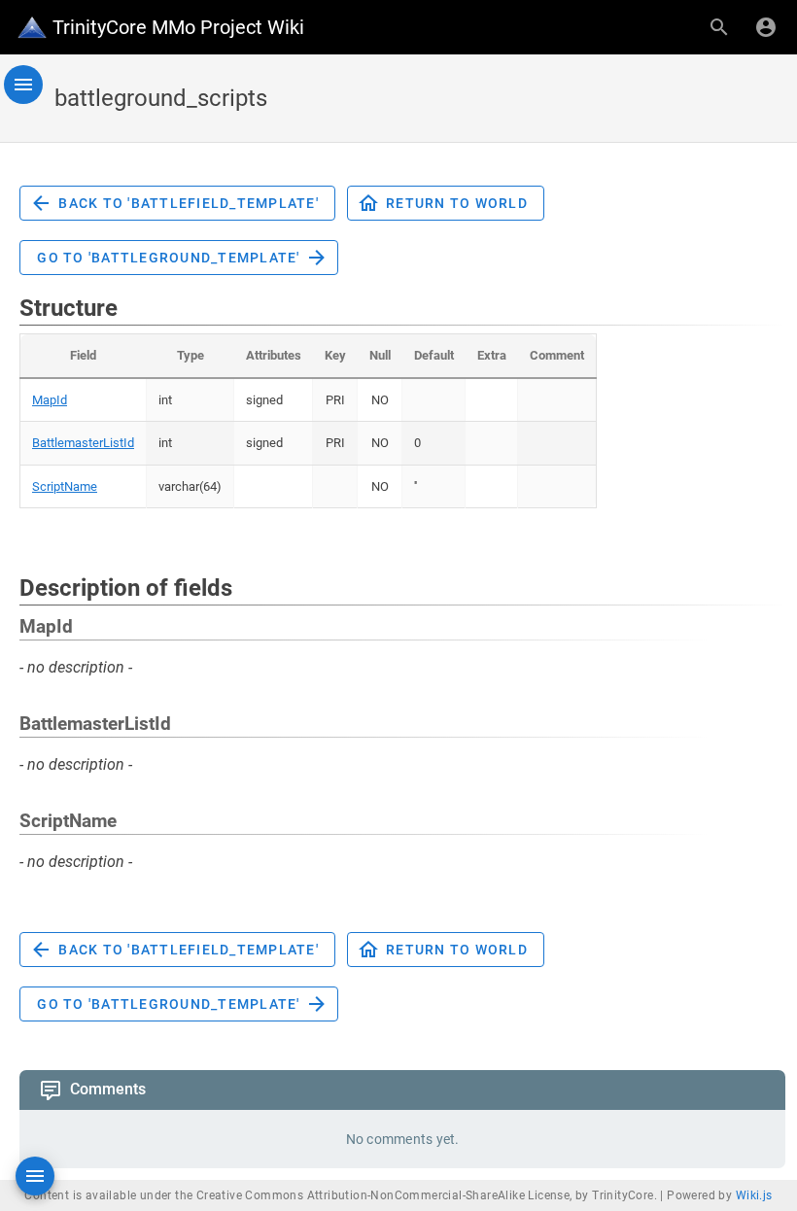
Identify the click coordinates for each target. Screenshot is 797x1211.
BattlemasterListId (83, 442)
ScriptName (64, 486)
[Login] (766, 27)
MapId (49, 400)
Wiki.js (754, 1195)
